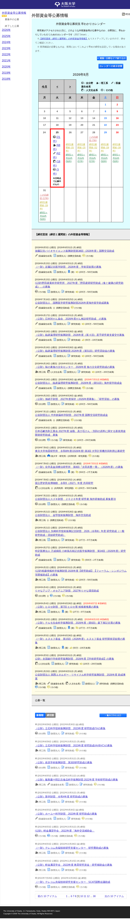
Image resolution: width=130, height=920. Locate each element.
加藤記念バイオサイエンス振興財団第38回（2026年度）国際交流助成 (74, 250)
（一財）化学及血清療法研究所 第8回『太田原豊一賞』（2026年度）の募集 (79, 466)
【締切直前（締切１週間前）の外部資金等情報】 (63, 38)
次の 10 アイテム (114, 896)
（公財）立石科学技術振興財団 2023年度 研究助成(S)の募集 (70, 728)
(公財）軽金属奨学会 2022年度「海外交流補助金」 (65, 830)
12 (88, 896)
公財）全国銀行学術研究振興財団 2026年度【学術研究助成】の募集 (74, 658)
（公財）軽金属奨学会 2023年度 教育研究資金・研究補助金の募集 (73, 864)
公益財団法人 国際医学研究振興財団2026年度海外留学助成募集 (72, 302)
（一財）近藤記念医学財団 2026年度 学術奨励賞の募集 (68, 266)
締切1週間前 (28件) (105, 147)
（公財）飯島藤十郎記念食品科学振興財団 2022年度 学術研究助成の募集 (76, 779)
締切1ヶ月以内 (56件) (69, 157)
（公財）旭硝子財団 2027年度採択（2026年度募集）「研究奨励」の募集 (77, 399)
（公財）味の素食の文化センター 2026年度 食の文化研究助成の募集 (75, 366)
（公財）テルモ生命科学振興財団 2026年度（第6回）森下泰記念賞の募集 (78, 622)
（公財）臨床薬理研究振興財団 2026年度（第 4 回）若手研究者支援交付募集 (79, 334)
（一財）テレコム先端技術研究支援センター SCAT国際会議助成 (72, 881)
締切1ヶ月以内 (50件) (105, 157)
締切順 (50, 715)
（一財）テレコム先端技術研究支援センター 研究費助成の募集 (72, 847)
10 (81, 896)
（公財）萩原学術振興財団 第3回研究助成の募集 (63, 762)
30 (94, 896)
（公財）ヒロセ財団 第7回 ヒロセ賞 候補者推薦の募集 (67, 606)
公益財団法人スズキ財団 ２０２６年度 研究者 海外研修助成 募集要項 (75, 499)
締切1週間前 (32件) (93, 147)
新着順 (40, 715)
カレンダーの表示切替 (111, 66)
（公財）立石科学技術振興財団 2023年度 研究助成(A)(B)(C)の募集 (73, 745)
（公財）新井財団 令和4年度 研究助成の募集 (61, 796)
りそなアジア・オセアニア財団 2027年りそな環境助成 (67, 590)
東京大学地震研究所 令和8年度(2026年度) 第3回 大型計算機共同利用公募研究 (80, 450)
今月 (44, 86)
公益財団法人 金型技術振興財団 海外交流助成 (63, 515)
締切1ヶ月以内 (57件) (81, 157)
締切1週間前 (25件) (70, 147)
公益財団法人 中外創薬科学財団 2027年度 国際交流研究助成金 (71, 414)
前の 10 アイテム (47, 896)
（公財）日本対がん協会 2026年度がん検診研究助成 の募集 (70, 318)
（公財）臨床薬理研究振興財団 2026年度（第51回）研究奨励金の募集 (75, 350)
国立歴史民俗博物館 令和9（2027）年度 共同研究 (64, 483)
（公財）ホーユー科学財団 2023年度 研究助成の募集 (66, 813)
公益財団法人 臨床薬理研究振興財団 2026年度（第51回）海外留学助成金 (78, 382)
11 (85, 896)
